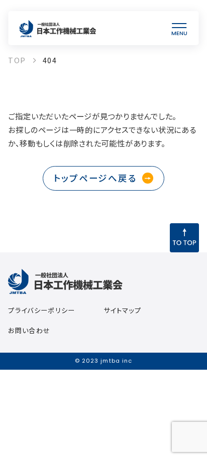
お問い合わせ (29, 330)
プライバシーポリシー (41, 310)
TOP (17, 60)
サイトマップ (122, 310)
